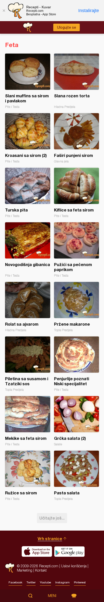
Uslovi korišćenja (74, 566)
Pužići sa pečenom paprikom (76, 249)
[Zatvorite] (3, 10)
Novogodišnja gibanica (27, 249)
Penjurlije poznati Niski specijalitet (76, 364)
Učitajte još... (52, 517)
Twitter (31, 582)
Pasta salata (76, 476)
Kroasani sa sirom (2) (27, 138)
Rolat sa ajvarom (27, 307)
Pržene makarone (76, 307)
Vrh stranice (50, 538)
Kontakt (41, 570)
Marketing (24, 570)
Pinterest (80, 582)
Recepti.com (9, 568)
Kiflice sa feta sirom (76, 193)
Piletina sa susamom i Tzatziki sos (27, 364)
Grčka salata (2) (76, 421)
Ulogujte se (66, 27)
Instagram (62, 582)
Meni (52, 596)
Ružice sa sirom (27, 476)
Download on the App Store (37, 551)
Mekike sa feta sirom (27, 421)
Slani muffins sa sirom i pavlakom (27, 81)
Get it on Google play (69, 551)
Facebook (15, 582)
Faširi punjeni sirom (76, 138)
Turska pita (27, 193)
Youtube (45, 582)
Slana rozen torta (76, 81)
